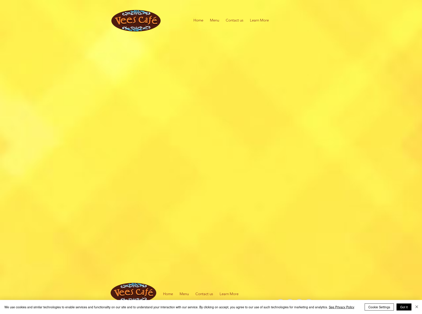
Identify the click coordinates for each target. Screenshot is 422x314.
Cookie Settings (379, 307)
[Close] (416, 306)
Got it (404, 307)
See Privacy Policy (341, 307)
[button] (259, 20)
